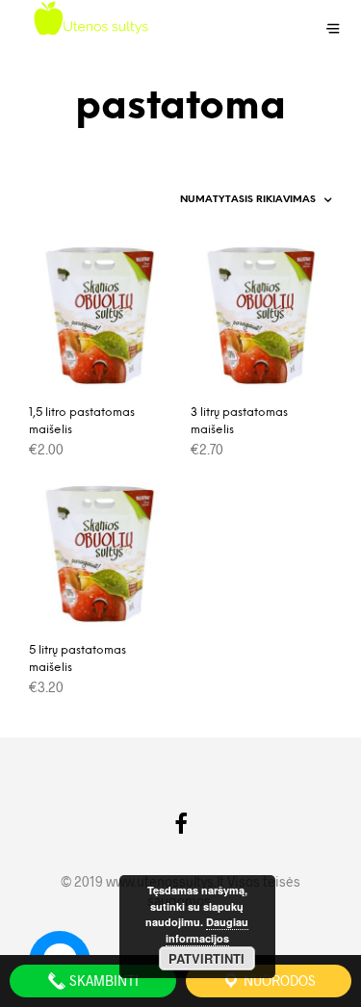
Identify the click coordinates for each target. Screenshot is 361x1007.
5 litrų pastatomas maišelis (77, 659)
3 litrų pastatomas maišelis (239, 421)
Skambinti (102, 980)
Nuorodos (278, 980)
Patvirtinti (206, 958)
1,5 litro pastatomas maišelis (82, 421)
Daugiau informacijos (207, 930)
